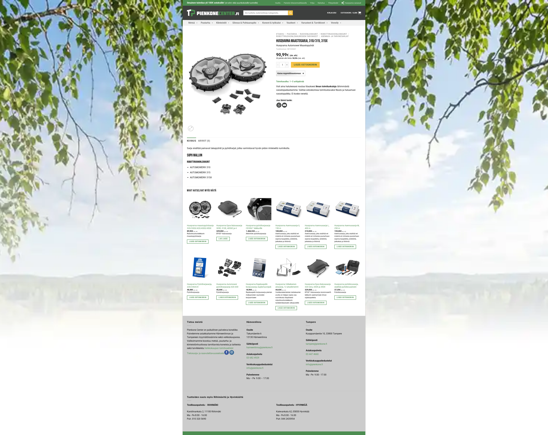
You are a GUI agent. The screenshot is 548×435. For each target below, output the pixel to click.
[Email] (284, 105)
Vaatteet (291, 22)
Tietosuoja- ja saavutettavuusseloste (205, 353)
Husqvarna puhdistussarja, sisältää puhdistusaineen (346, 285)
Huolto (277, 3)
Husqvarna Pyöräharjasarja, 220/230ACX (199, 285)
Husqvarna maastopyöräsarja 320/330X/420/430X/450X (200, 226)
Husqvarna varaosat (353, 3)
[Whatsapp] (278, 105)
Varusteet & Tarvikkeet (313, 22)
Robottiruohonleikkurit (334, 34)
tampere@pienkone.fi (316, 344)
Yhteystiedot (333, 3)
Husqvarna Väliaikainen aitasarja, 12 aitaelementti (286, 285)
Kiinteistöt (221, 22)
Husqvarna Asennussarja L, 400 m (317, 226)
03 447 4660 (312, 354)
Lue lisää (223, 239)
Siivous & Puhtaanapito (244, 22)
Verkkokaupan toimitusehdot (218, 348)
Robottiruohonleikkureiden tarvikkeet (297, 36)
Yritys (312, 3)
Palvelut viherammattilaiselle (295, 3)
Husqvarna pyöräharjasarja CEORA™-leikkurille (258, 226)
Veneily (335, 22)
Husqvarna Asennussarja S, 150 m (287, 226)
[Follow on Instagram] (231, 352)
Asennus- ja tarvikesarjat (335, 36)
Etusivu (280, 34)
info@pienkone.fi (254, 368)
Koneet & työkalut (271, 22)
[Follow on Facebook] (226, 352)
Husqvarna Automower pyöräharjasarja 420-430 (227, 285)
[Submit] (290, 12)
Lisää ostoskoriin (305, 65)
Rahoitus (321, 3)
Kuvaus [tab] (191, 140)
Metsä (191, 22)
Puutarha (205, 22)
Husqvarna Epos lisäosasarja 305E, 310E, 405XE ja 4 (229, 226)
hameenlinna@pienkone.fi (259, 347)
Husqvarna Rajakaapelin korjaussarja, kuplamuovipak (258, 285)
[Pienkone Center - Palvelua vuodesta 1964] (213, 13)
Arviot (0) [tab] (204, 140)
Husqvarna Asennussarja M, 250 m (346, 226)
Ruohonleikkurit (309, 34)
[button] (331, 12)
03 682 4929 (252, 357)
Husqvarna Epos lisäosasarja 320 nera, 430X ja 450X (318, 285)
